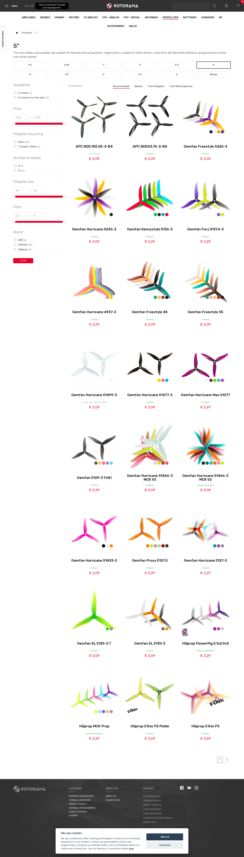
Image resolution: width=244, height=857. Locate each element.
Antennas (151, 17)
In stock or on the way (33, 97)
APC (22, 240)
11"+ (30, 65)
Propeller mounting (28, 134)
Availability (21, 85)
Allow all (165, 836)
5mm (23, 141)
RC (220, 17)
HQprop (25, 249)
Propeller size (23, 182)
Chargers (207, 17)
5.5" (177, 65)
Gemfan (25, 244)
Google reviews (3, 39)
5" (214, 65)
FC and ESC (91, 17)
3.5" (67, 74)
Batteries (190, 17)
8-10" (67, 65)
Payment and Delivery (81, 796)
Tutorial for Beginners (82, 808)
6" (140, 65)
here (131, 848)
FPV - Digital (132, 17)
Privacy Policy (77, 804)
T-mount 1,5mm (29, 146)
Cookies (73, 815)
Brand (18, 232)
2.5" (140, 74)
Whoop (213, 74)
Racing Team (113, 800)
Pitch (17, 207)
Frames (59, 17)
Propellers (170, 17)
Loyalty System (78, 811)
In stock (25, 92)
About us (111, 796)
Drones (45, 17)
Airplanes (29, 17)
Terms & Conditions (80, 800)
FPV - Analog (110, 17)
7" (104, 65)
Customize (164, 845)
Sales (133, 26)
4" (30, 74)
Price (17, 109)
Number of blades (27, 158)
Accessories (115, 26)
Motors (74, 17)
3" (104, 74)
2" (177, 74)
